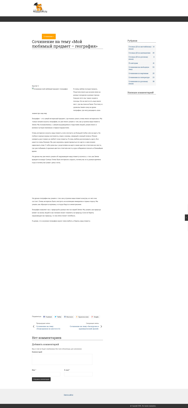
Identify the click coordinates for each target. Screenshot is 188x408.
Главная (37, 36)
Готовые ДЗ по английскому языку (141, 48)
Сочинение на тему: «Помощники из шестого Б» (48, 326)
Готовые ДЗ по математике (141, 53)
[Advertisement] (116, 18)
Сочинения (48, 36)
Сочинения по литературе (141, 77)
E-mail (67, 370)
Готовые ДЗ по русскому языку (141, 58)
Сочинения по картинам (141, 73)
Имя (34, 370)
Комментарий (37, 352)
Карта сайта (68, 395)
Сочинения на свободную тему (141, 68)
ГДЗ (59, 36)
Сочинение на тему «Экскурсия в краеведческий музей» (84, 326)
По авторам (141, 63)
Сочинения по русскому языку (141, 82)
